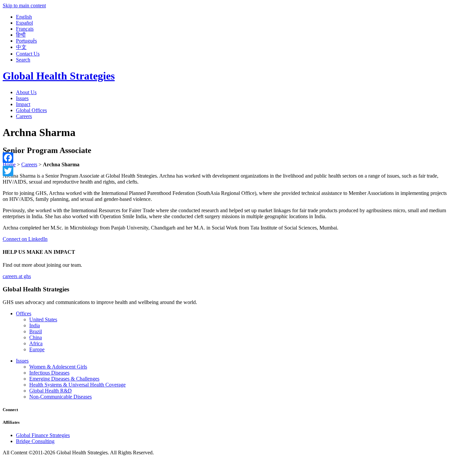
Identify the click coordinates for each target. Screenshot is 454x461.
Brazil (35, 331)
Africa (36, 343)
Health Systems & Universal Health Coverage (77, 384)
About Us (26, 92)
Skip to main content (24, 5)
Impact (23, 104)
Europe (37, 349)
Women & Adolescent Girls (58, 367)
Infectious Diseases (49, 373)
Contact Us (28, 54)
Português (26, 41)
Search (23, 60)
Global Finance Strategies (43, 435)
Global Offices (31, 110)
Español (24, 23)
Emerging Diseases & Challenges (64, 379)
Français (25, 29)
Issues (22, 98)
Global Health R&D (50, 390)
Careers (24, 116)
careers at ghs (17, 276)
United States (43, 319)
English (24, 17)
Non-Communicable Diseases (60, 396)
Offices (23, 313)
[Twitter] (8, 171)
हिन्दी (21, 35)
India (34, 325)
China (35, 337)
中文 (21, 47)
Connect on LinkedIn (25, 239)
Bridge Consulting (35, 441)
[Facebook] (8, 157)
